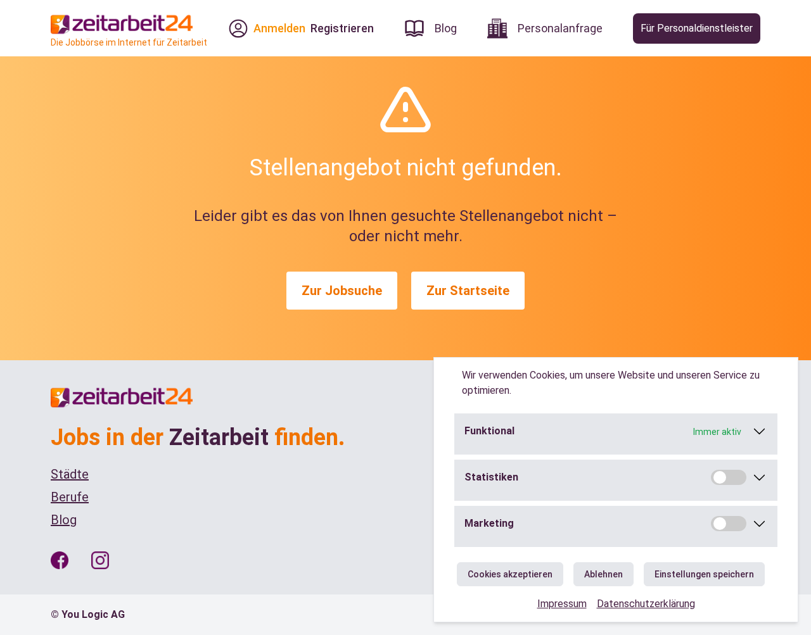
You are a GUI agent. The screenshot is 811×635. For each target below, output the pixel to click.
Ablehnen (603, 574)
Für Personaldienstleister (697, 28)
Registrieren (342, 28)
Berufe (70, 497)
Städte (70, 474)
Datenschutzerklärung (646, 604)
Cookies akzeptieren (510, 574)
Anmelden (279, 28)
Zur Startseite (467, 290)
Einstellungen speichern (704, 574)
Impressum (562, 604)
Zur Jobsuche (342, 290)
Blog (64, 519)
